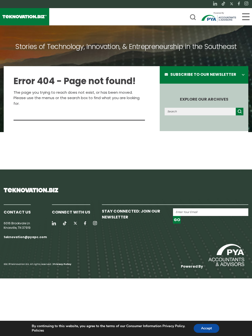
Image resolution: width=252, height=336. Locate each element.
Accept (206, 328)
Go (177, 220)
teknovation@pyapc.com (25, 237)
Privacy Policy (62, 264)
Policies (38, 330)
